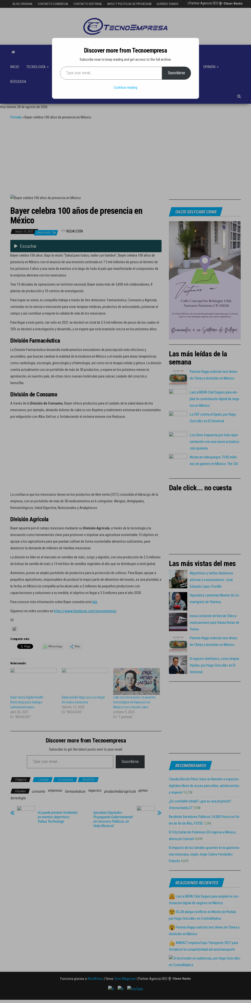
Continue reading (125, 87)
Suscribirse (176, 73)
